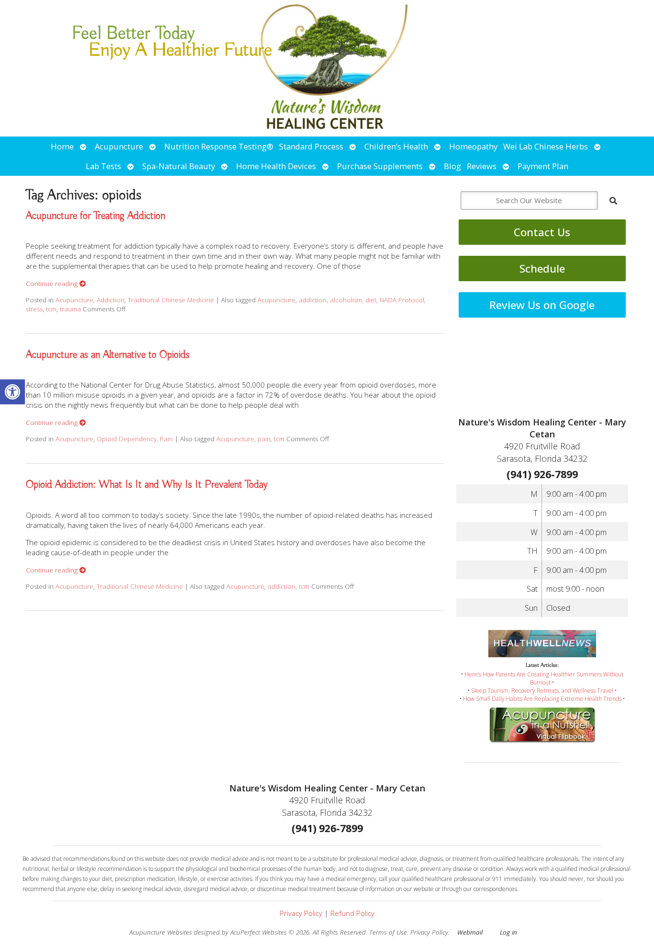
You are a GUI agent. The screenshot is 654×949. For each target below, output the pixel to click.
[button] (12, 391)
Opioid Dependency (127, 438)
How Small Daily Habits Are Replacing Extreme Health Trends (542, 699)
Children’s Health (396, 146)
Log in (508, 932)
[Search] (613, 200)
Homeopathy (473, 146)
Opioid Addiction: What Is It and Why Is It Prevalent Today (147, 485)
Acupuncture (119, 146)
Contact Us (542, 232)
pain (264, 438)
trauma (70, 309)
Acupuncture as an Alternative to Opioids (108, 355)
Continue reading (52, 283)
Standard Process (311, 146)
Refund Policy (352, 913)
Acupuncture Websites (160, 932)
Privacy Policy (301, 913)
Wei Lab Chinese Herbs (545, 146)
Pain (166, 438)
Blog (452, 166)
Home (62, 146)
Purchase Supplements (380, 166)
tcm (51, 309)
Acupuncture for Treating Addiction (95, 216)
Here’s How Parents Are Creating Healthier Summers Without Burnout (543, 678)
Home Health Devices (276, 166)
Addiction (110, 300)
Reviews (481, 166)
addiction (313, 300)
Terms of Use (388, 932)
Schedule (542, 268)
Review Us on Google (542, 304)
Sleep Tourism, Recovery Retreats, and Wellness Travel (542, 690)
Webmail (470, 932)
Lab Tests (103, 166)
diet (370, 300)
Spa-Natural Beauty (178, 166)
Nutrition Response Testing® (218, 146)
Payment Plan (543, 166)
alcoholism (346, 300)
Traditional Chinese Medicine (171, 300)
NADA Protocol (402, 300)
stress (34, 309)
